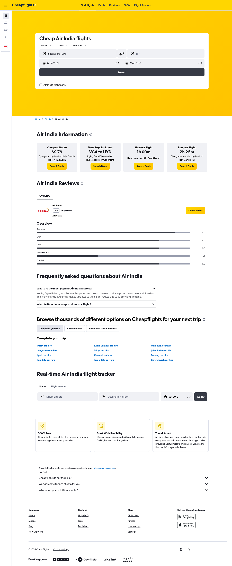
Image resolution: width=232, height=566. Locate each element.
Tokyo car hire (101, 350)
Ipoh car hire (44, 355)
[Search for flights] (5, 15)
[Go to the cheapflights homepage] (24, 5)
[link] (57, 166)
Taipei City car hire (104, 360)
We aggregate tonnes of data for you (59, 484)
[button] (6, 5)
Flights (48, 119)
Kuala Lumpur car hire (106, 345)
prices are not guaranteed (104, 468)
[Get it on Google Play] (186, 517)
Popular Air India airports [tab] (103, 328)
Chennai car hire (103, 355)
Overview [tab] (44, 195)
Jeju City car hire (46, 360)
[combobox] (46, 45)
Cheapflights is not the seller (55, 477)
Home (38, 119)
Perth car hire (44, 345)
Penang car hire (159, 355)
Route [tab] (42, 386)
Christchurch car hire (162, 360)
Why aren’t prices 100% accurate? (58, 490)
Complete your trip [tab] (50, 328)
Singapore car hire (47, 350)
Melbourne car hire (161, 345)
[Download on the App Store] (186, 525)
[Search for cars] (5, 29)
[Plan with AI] (5, 37)
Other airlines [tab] (74, 328)
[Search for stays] (5, 22)
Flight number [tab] (58, 386)
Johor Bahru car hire (161, 350)
